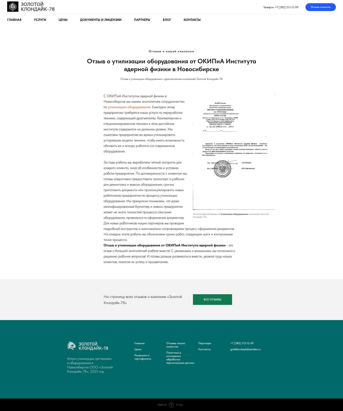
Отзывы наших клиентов (175, 344)
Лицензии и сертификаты (142, 357)
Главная (14, 20)
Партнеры (142, 20)
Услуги (40, 20)
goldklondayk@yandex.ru (245, 349)
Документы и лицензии (100, 20)
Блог (167, 20)
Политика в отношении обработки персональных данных (180, 357)
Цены (137, 349)
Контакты (192, 20)
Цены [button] (63, 20)
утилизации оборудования (129, 107)
